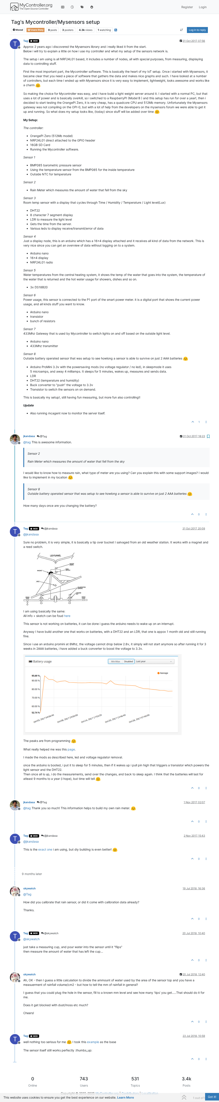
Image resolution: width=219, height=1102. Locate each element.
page (71, 749)
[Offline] (16, 439)
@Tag (43, 436)
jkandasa (29, 436)
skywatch (29, 888)
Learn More (125, 1097)
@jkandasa (51, 528)
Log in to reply (197, 30)
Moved (19, 30)
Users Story (36, 30)
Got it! (212, 1097)
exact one (45, 849)
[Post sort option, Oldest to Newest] (181, 30)
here (67, 616)
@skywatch (51, 933)
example (93, 1042)
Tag (25, 40)
